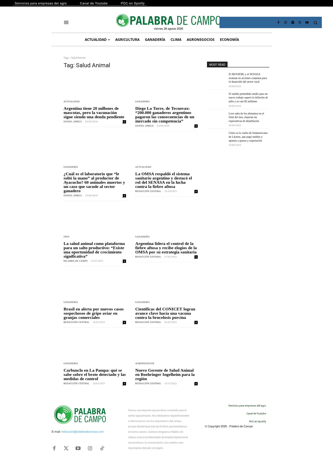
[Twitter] (66, 448)
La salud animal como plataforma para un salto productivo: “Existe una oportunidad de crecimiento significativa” (94, 250)
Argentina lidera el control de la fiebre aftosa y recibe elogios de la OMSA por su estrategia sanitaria (166, 247)
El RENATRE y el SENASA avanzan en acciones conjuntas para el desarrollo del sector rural (248, 78)
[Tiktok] (101, 448)
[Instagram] (285, 22)
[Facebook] (278, 22)
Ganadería (142, 102)
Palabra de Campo (76, 261)
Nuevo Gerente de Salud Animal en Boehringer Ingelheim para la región (165, 374)
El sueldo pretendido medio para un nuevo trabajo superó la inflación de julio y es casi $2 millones (248, 97)
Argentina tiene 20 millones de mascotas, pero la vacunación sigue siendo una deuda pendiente (94, 112)
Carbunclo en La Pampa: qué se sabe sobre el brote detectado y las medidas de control (95, 374)
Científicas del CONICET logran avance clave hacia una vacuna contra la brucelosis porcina (165, 313)
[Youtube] (307, 22)
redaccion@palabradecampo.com (82, 431)
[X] (300, 22)
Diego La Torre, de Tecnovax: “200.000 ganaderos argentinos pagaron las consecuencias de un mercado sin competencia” (164, 114)
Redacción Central (148, 191)
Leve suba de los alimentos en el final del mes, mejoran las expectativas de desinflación (246, 117)
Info (66, 237)
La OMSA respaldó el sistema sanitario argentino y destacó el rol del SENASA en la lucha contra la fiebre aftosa (163, 180)
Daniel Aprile (73, 121)
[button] (315, 22)
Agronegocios (144, 363)
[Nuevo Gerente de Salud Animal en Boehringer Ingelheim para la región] (166, 350)
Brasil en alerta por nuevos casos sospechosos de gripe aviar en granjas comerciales (94, 313)
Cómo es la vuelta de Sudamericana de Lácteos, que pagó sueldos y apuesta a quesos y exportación (248, 137)
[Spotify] (292, 22)
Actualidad (72, 102)
